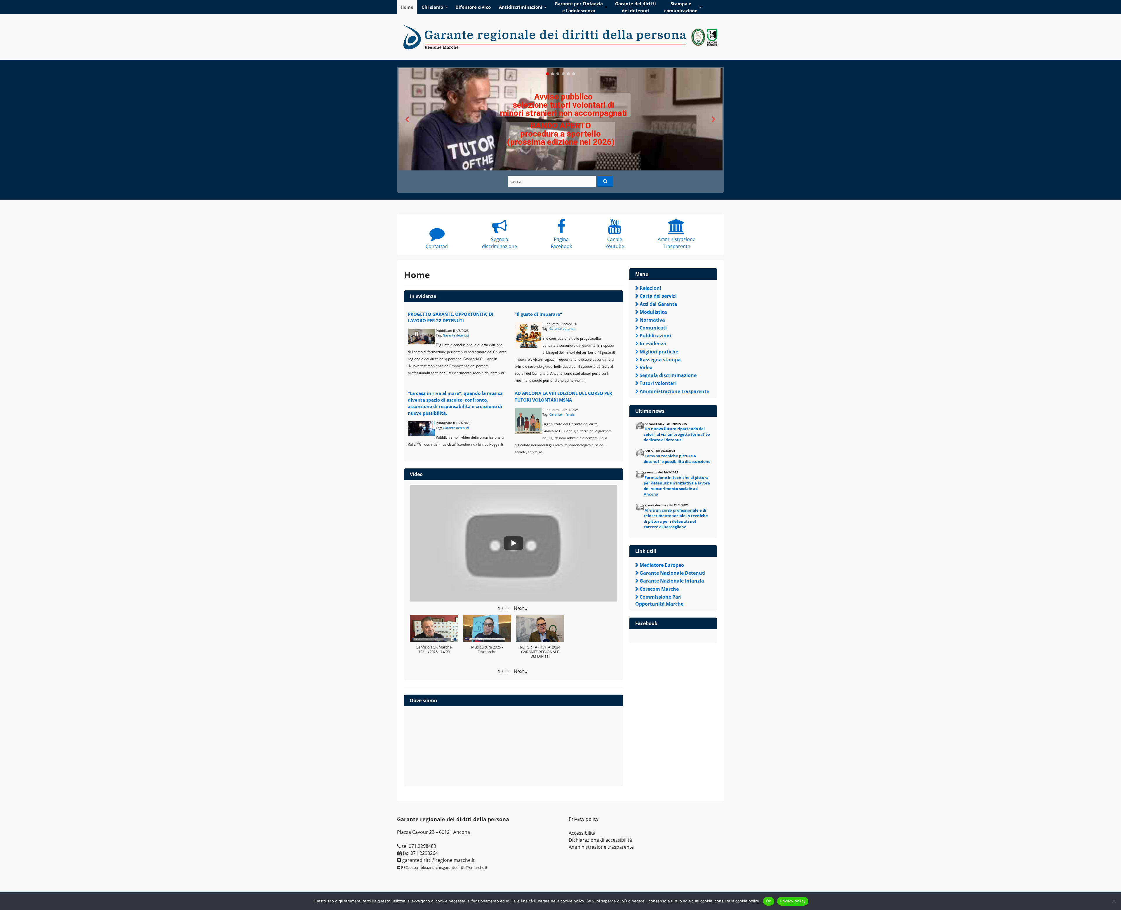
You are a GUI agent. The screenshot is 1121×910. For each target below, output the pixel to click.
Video (416, 474)
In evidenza (423, 296)
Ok (768, 901)
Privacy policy (583, 819)
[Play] (513, 543)
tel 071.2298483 (418, 846)
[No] (1114, 901)
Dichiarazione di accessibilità (600, 840)
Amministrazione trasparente (601, 847)
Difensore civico (473, 7)
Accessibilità (582, 833)
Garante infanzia (562, 414)
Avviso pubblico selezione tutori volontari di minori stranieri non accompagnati (563, 105)
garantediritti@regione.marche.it (438, 860)
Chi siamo (432, 7)
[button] (560, 119)
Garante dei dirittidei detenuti (635, 7)
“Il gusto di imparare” (538, 314)
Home (407, 7)
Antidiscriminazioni (520, 7)
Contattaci (437, 246)
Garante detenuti (456, 335)
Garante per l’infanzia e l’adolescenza (579, 7)
